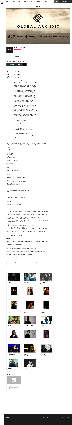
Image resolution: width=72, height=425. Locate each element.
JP (56, 1)
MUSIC (32, 1)
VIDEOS (38, 1)
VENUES (19, 1)
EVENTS (13, 1)
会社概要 (62, 417)
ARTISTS (50, 1)
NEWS (7, 1)
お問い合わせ (57, 417)
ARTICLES (26, 1)
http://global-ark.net (10, 149)
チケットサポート (67, 417)
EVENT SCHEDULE (10, 390)
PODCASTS (45, 1)
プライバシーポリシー (50, 417)
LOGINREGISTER (64, 1)
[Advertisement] (38, 405)
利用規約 (44, 417)
